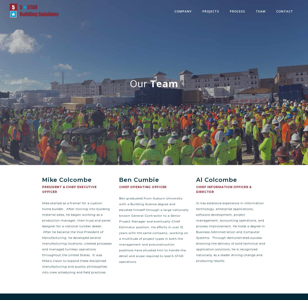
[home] (34, 11)
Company (183, 11)
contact (284, 11)
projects (210, 11)
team (261, 11)
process (237, 11)
